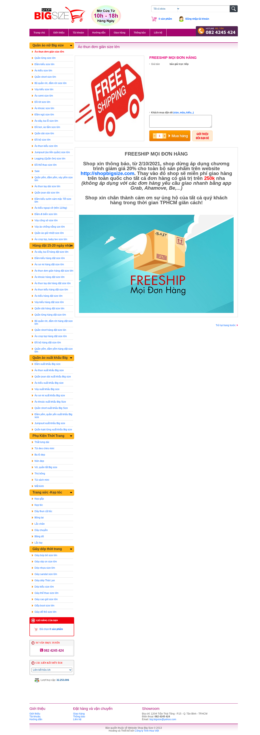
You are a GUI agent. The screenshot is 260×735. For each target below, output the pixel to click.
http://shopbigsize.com (107, 173)
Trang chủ (39, 32)
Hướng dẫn (98, 32)
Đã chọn (51, 629)
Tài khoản (78, 32)
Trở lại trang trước (226, 325)
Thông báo (140, 32)
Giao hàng (119, 32)
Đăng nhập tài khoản (197, 18)
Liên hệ (158, 32)
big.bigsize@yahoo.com (163, 719)
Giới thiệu (58, 32)
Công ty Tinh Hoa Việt (147, 730)
